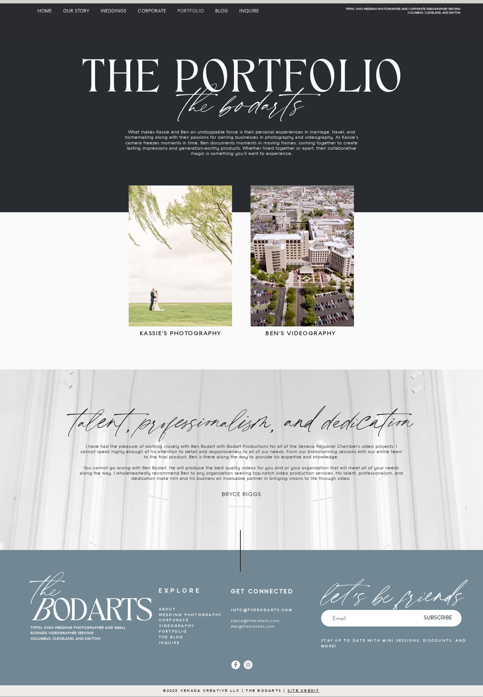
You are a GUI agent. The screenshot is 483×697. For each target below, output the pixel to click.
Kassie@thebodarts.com (255, 621)
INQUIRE (169, 643)
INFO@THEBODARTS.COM (262, 610)
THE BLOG (171, 637)
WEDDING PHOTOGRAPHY (190, 615)
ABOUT (167, 609)
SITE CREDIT (304, 690)
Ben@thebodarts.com (253, 627)
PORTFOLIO (173, 632)
